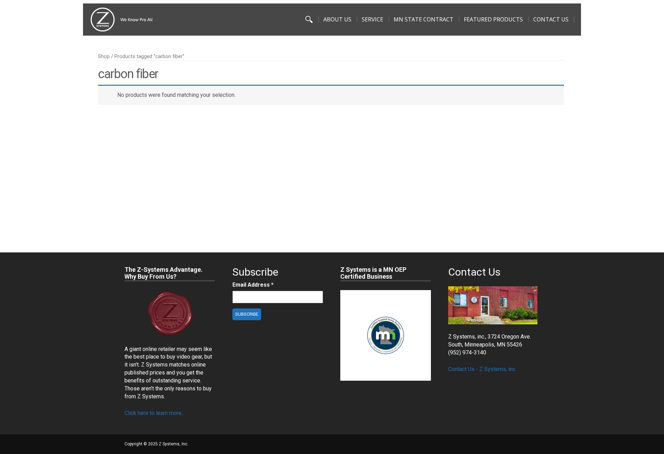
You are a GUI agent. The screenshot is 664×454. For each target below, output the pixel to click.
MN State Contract (423, 19)
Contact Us (551, 19)
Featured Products (493, 19)
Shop (104, 56)
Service (372, 19)
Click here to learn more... (154, 413)
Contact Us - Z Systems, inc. (482, 369)
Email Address (253, 284)
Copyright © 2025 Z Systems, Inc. (156, 444)
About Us (337, 19)
